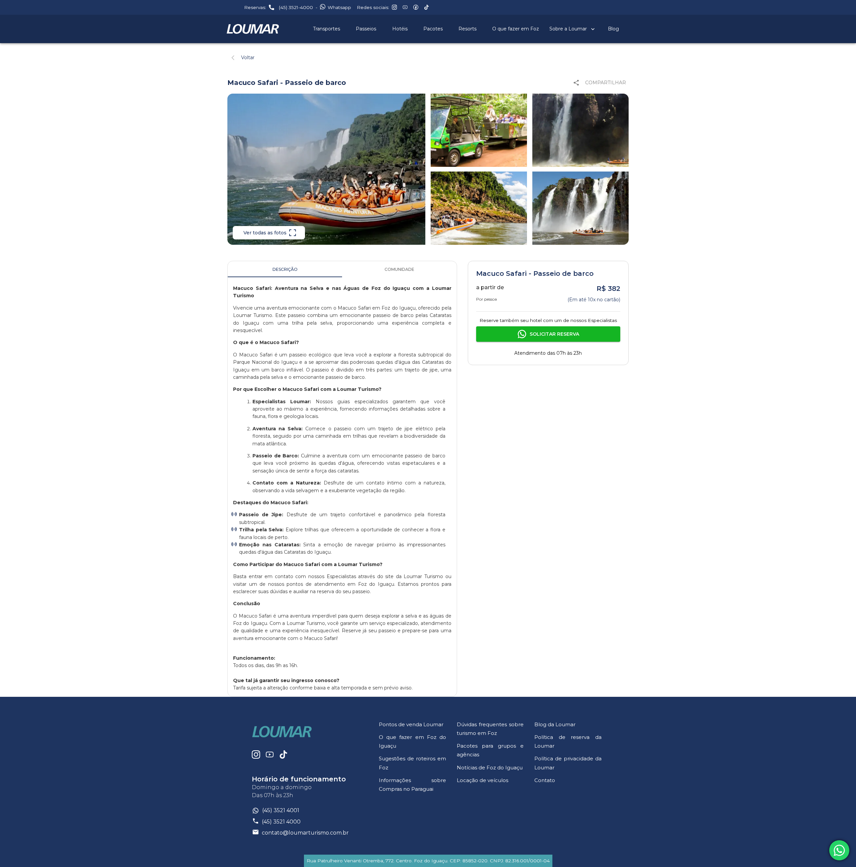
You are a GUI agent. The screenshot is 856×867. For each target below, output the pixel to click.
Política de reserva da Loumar (568, 741)
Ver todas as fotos (265, 233)
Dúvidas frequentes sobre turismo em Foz (490, 728)
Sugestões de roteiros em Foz (412, 762)
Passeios (366, 29)
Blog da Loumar (554, 724)
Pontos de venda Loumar (411, 724)
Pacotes (433, 29)
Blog (613, 29)
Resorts (467, 29)
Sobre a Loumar (568, 29)
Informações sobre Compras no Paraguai (412, 784)
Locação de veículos (482, 780)
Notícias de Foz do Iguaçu (490, 767)
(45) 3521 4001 (280, 810)
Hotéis (400, 29)
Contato (544, 780)
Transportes (326, 29)
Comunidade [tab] (399, 269)
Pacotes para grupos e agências (490, 750)
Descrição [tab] (285, 269)
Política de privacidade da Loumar (568, 762)
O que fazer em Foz (515, 29)
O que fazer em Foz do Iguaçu (412, 741)
